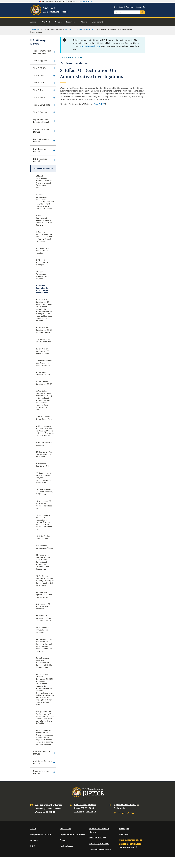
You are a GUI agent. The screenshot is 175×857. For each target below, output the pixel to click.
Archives (34, 840)
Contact (126, 847)
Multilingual (124, 828)
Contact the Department (85, 805)
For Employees (66, 846)
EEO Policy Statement (99, 843)
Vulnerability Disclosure (100, 849)
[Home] (49, 14)
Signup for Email (125, 805)
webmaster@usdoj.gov (90, 46)
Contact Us (140, 7)
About (33, 828)
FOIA (32, 846)
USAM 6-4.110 (99, 104)
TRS (89, 811)
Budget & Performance (40, 834)
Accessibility (65, 828)
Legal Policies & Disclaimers (72, 834)
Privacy (63, 840)
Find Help (129, 7)
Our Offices (118, 7)
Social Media (119, 808)
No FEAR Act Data (97, 838)
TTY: (78, 811)
